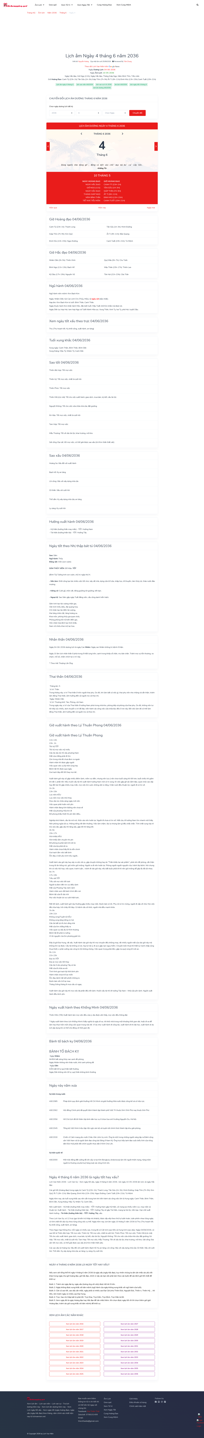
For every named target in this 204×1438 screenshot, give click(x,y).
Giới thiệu (133, 1398)
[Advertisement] (98, 32)
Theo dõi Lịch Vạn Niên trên (97, 66)
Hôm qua (53, 207)
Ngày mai (151, 207)
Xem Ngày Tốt (83, 5)
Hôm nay (102, 207)
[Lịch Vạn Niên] (15, 5)
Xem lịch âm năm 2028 (129, 1329)
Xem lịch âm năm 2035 (129, 1368)
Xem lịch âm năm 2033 (129, 1357)
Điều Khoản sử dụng (137, 1402)
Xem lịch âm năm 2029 (129, 1335)
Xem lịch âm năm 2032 (129, 1352)
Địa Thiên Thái (93, 1411)
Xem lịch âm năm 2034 (129, 1363)
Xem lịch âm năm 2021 (74, 1352)
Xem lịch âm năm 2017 (74, 1329)
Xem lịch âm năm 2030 (129, 1340)
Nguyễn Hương (83, 61)
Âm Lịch (38, 5)
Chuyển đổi (137, 113)
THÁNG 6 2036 (102, 133)
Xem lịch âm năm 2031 (129, 1346)
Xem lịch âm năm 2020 (74, 1346)
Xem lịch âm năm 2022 (74, 1357)
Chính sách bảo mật (137, 1406)
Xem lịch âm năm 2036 (129, 1374)
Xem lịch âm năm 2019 (74, 1340)
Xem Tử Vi (65, 5)
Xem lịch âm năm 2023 (74, 1363)
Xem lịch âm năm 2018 (74, 1335)
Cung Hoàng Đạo (104, 5)
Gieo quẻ (53, 5)
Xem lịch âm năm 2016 (74, 1324)
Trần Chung (128, 61)
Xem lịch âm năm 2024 (74, 1368)
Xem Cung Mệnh (124, 5)
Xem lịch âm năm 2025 (74, 1374)
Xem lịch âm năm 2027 (129, 1324)
